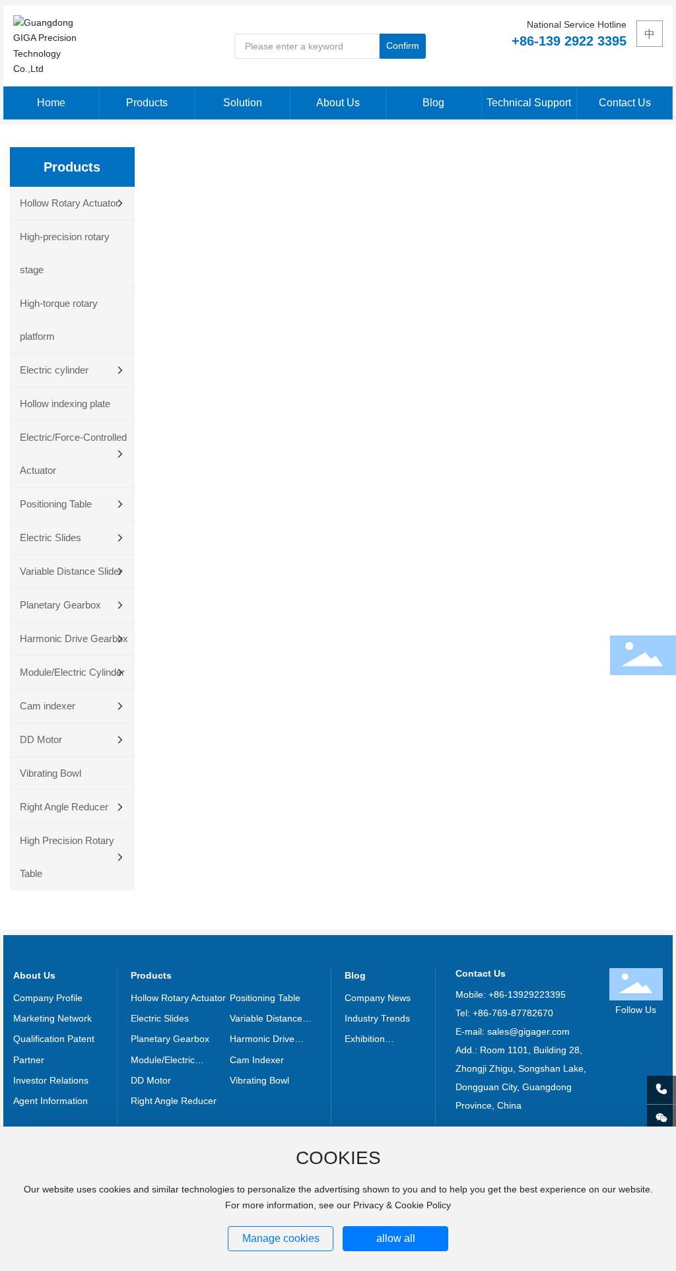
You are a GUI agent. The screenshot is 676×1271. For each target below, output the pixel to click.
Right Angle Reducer (174, 1100)
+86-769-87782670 (513, 1013)
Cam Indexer (257, 1060)
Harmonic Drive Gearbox (262, 1040)
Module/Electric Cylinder (163, 1061)
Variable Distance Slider (266, 1019)
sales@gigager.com (528, 1031)
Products (151, 975)
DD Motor (151, 1080)
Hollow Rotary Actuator (178, 998)
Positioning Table (265, 998)
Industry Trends (377, 1018)
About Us (34, 975)
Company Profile (48, 998)
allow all (395, 1238)
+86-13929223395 (527, 994)
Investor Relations (50, 1080)
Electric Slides (160, 1018)
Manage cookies (281, 1238)
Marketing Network (52, 1018)
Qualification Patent (53, 1038)
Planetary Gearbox (170, 1038)
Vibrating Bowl (259, 1080)
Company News (378, 998)
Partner (28, 1060)
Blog (355, 975)
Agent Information (50, 1100)
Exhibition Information (368, 1040)
